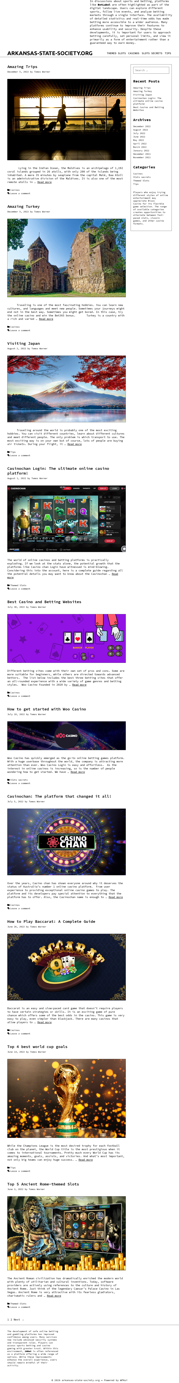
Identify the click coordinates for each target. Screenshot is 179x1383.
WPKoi (123, 1380)
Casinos (133, 53)
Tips (168, 53)
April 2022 (140, 143)
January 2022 (141, 150)
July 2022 (139, 133)
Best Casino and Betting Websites (44, 601)
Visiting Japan (23, 343)
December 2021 (142, 154)
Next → (19, 1319)
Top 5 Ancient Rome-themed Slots (43, 1184)
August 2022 (140, 129)
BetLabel (104, 4)
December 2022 (142, 126)
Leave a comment (20, 193)
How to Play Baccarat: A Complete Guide (52, 921)
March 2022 (140, 147)
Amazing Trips (22, 66)
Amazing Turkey (23, 206)
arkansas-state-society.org (50, 53)
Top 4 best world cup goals (37, 1046)
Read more (44, 182)
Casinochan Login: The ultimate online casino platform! (58, 471)
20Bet (28, 1351)
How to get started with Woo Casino (46, 709)
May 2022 (138, 140)
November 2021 (142, 157)
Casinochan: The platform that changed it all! (59, 796)
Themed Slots (116, 53)
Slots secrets (152, 53)
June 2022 (139, 136)
